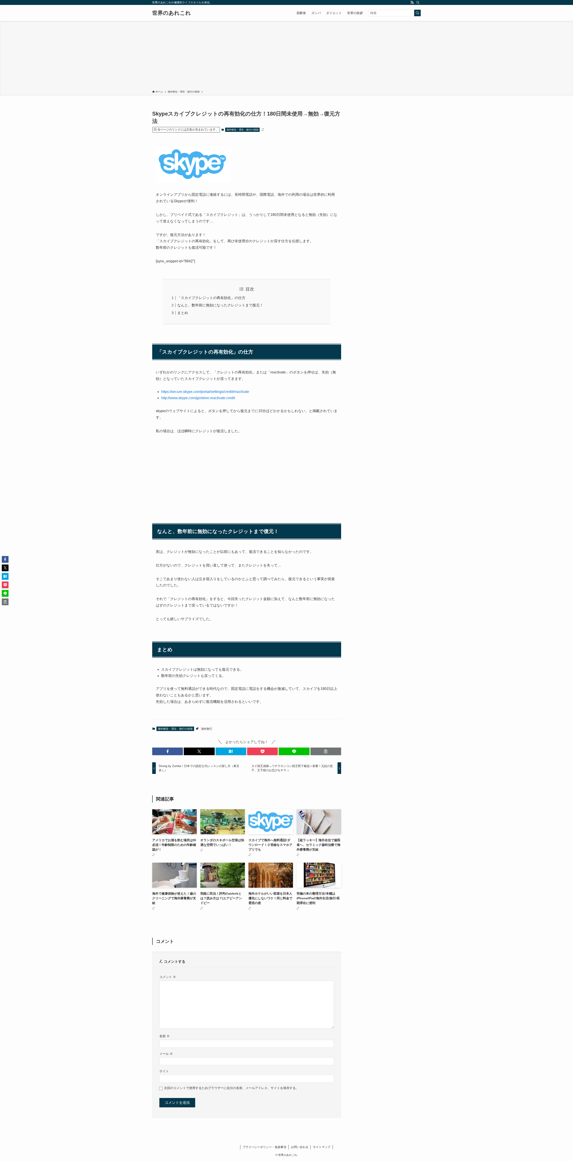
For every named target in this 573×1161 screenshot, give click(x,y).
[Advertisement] (286, 56)
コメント (167, 977)
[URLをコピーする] (325, 751)
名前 (164, 1036)
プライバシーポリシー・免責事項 (264, 1147)
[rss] (412, 2)
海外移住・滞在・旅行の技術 (243, 129)
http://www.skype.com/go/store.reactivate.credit (198, 398)
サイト (164, 1071)
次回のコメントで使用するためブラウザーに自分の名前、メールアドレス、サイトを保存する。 (231, 1088)
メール (166, 1054)
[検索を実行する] (417, 13)
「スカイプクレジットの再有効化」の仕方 (211, 298)
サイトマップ (321, 1147)
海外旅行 (206, 728)
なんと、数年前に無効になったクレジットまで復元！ (220, 305)
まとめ (182, 313)
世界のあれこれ (171, 13)
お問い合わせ (299, 1147)
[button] (167, 751)
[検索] (418, 2)
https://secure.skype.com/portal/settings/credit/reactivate (205, 392)
